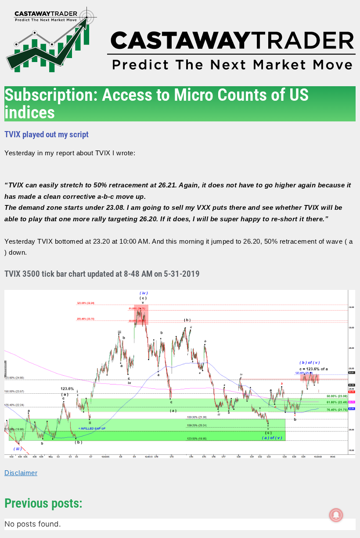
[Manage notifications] (336, 515)
